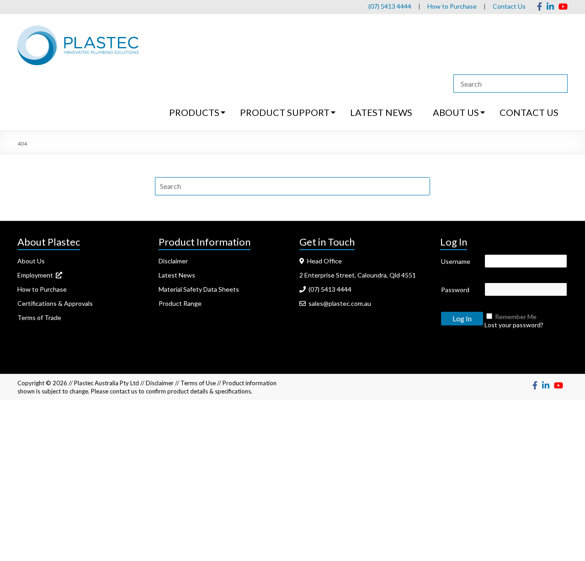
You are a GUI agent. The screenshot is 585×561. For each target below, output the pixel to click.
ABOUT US (456, 112)
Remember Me (516, 316)
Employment (36, 275)
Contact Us (509, 6)
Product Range (180, 303)
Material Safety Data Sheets (199, 289)
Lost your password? (513, 325)
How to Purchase (452, 6)
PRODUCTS (194, 112)
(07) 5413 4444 (389, 6)
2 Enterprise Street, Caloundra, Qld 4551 (357, 275)
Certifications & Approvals (55, 303)
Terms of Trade (39, 317)
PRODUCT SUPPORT (285, 112)
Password (455, 290)
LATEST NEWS (381, 112)
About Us (31, 261)
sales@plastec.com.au (338, 303)
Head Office (323, 261)
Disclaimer (173, 261)
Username (455, 261)
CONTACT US (529, 112)
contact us (123, 391)
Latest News (177, 275)
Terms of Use (198, 383)
